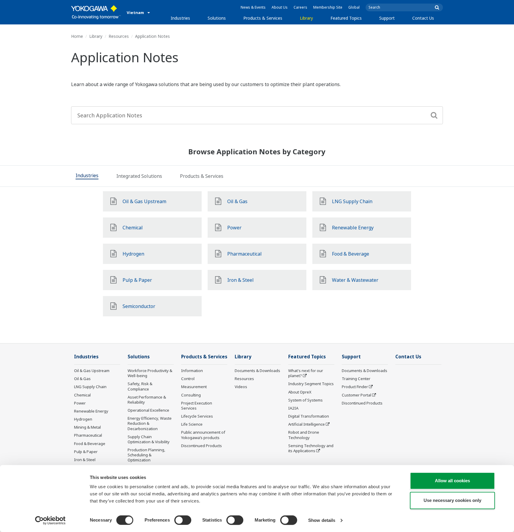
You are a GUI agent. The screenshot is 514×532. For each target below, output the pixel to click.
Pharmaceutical (88, 435)
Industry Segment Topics (311, 383)
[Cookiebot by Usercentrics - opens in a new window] (50, 520)
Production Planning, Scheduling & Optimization (146, 455)
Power (80, 403)
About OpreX (299, 392)
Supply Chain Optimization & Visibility (149, 439)
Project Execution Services (196, 405)
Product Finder (355, 386)
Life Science (192, 424)
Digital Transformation (308, 416)
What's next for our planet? (305, 373)
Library (306, 18)
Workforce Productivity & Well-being (150, 373)
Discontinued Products (201, 445)
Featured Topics (346, 18)
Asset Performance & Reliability (147, 399)
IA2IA (293, 408)
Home (77, 36)
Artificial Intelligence (306, 424)
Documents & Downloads (257, 370)
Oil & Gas (82, 378)
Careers (300, 7)
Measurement (194, 386)
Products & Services (262, 18)
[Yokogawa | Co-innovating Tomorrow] (96, 12)
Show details (321, 520)
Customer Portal (356, 395)
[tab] (87, 176)
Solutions (217, 18)
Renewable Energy (91, 411)
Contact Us (423, 18)
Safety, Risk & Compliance (140, 386)
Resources (119, 36)
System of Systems (305, 400)
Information (192, 370)
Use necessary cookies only (452, 500)
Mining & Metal (87, 427)
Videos (241, 386)
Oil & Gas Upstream (91, 370)
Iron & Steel (84, 459)
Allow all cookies (452, 480)
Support (387, 18)
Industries (180, 18)
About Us (280, 7)
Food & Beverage (89, 443)
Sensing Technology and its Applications (310, 448)
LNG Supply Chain (90, 386)
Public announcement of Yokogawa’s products (203, 435)
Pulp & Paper (86, 451)
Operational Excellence (148, 410)
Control (188, 378)
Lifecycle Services (197, 416)
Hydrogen (83, 419)
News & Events (253, 7)
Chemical (82, 395)
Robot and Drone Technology (303, 435)
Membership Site (327, 7)
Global (354, 7)
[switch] (182, 520)
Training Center (356, 378)
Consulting (191, 395)
